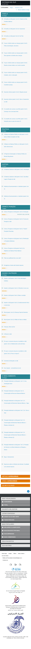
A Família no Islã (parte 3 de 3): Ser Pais (13, 36)
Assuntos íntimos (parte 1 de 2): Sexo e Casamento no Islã (16, 100)
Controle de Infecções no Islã (11, 360)
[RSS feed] (20, 564)
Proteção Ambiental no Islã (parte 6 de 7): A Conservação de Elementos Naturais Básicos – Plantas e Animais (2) (15, 435)
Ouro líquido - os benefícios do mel (12, 368)
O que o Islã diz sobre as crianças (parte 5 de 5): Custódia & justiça (15, 83)
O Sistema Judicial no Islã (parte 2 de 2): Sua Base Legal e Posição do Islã (16, 178)
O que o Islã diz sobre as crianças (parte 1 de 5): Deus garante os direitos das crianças (15, 54)
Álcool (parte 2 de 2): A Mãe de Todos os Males (15, 319)
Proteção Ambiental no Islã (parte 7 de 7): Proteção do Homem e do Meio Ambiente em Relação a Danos (16, 447)
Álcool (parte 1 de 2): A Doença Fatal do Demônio (16, 312)
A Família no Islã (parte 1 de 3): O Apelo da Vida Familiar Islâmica (15, 20)
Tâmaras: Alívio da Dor (9, 326)
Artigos (11, 7)
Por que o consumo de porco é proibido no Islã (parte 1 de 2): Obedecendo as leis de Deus (15, 342)
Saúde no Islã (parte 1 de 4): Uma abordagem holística (15, 279)
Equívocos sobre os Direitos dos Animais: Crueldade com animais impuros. (16, 465)
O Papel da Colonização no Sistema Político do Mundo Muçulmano (15, 155)
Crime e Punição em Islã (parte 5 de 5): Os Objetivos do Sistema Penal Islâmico (14, 249)
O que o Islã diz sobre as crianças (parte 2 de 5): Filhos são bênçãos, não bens (15, 44)
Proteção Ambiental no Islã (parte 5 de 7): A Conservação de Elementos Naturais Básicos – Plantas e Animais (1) (15, 423)
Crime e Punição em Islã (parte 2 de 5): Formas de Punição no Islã (16, 220)
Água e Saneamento (9, 456)
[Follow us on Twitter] (15, 564)
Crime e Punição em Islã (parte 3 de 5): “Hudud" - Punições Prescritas (16, 230)
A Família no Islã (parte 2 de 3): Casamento (14, 28)
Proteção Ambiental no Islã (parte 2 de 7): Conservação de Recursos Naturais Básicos (14, 392)
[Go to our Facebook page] (11, 564)
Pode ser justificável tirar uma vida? (12, 258)
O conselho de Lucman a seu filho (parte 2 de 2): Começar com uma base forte (15, 110)
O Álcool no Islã (8, 334)
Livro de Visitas (5, 555)
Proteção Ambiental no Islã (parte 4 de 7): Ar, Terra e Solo (16, 411)
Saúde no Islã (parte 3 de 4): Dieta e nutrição (15, 295)
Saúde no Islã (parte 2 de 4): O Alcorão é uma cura (16, 288)
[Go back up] (28, 491)
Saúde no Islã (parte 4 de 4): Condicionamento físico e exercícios (16, 304)
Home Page (4, 553)
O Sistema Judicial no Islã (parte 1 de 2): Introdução (16, 169)
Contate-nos (5, 560)
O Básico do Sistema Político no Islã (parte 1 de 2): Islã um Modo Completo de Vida (16, 135)
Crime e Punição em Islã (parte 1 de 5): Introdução (16, 211)
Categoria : (5, 7)
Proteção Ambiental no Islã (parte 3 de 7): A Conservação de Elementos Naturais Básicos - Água (16, 402)
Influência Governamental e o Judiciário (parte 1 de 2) (16, 188)
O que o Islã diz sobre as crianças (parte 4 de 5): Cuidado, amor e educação (15, 74)
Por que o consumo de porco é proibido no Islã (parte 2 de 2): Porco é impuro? (15, 352)
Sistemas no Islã (18, 7)
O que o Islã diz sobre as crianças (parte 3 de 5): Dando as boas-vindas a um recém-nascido (15, 64)
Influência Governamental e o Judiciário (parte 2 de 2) (16, 197)
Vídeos (14, 553)
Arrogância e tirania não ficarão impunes (13, 265)
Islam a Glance (21, 553)
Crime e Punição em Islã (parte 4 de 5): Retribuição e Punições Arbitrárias (16, 240)
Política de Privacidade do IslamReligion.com (12, 557)
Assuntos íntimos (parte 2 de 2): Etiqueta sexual (15, 92)
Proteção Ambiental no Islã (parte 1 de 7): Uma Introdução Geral (15, 382)
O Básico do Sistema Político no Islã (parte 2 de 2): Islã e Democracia (16, 145)
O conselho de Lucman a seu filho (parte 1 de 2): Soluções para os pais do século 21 (15, 120)
